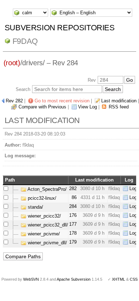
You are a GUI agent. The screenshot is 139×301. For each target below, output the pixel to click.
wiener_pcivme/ (43, 233)
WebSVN (31, 279)
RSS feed (119, 106)
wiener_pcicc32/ (43, 216)
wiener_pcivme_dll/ (46, 242)
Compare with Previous (42, 106)
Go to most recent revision (62, 100)
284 (73, 206)
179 (73, 242)
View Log (87, 106)
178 (73, 233)
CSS (134, 279)
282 (73, 188)
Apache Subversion (74, 279)
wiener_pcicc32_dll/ (47, 225)
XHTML (118, 279)
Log (133, 188)
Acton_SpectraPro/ (46, 189)
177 (73, 224)
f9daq (25, 41)
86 (74, 197)
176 (73, 215)
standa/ (34, 207)
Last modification (119, 100)
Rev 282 (14, 100)
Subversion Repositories (60, 27)
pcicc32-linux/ (41, 198)
